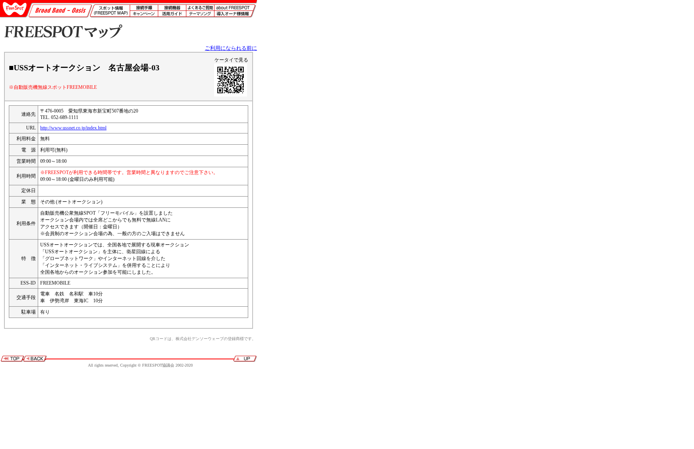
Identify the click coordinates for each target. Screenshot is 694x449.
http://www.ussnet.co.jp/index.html (73, 128)
